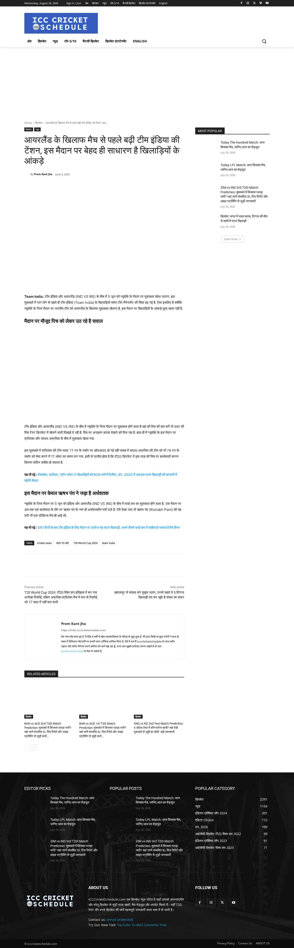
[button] (264, 41)
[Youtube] (267, 3)
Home (28, 123)
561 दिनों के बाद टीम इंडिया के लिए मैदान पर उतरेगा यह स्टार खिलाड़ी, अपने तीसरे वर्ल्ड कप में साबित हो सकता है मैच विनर (109, 527)
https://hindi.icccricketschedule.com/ (83, 630)
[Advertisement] (147, 81)
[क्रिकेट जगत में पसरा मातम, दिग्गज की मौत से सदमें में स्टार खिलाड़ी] (206, 222)
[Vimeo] (260, 3)
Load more (231, 239)
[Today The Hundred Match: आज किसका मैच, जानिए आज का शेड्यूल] (206, 148)
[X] (254, 3)
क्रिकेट (39, 123)
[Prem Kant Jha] (27, 174)
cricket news (44, 543)
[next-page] (34, 747)
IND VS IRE (62, 543)
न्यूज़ (37, 129)
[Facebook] (241, 3)
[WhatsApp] (88, 186)
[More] (99, 186)
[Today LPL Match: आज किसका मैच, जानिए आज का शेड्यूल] (206, 171)
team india (108, 543)
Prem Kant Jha (43, 174)
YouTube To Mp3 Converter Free (142, 925)
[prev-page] (27, 747)
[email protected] (72, 651)
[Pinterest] (77, 186)
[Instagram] (248, 3)
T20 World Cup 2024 (85, 543)
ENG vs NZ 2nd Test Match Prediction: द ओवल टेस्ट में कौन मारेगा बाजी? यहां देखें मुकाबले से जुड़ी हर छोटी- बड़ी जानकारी (158, 728)
